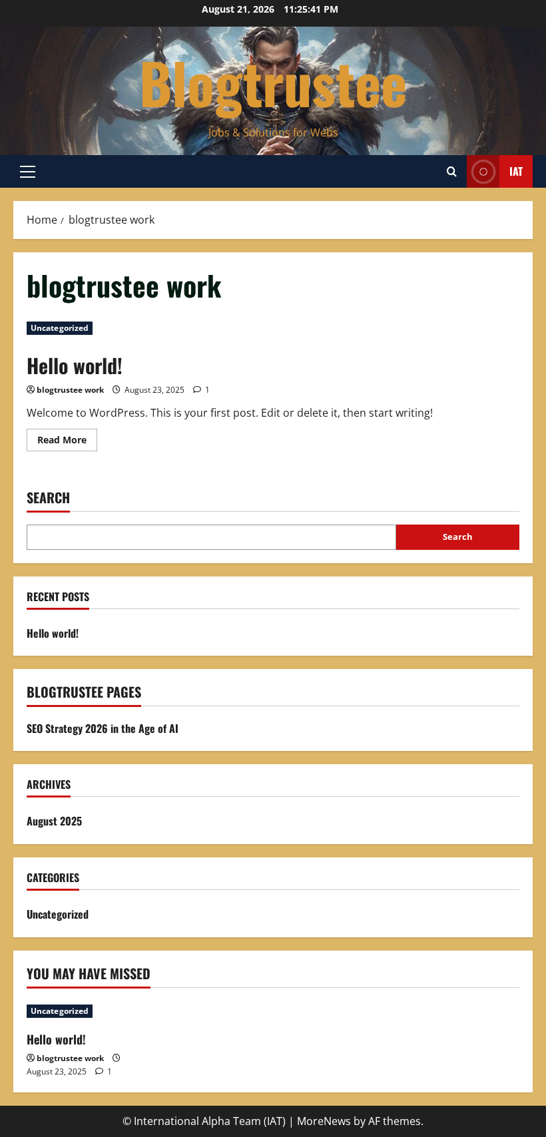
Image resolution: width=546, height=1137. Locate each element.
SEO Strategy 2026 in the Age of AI (102, 728)
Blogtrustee (273, 82)
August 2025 (54, 821)
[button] (27, 172)
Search (48, 497)
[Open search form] (452, 171)
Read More (67, 442)
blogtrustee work (70, 389)
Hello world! (75, 365)
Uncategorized (60, 328)
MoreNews (324, 1121)
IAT (516, 171)
